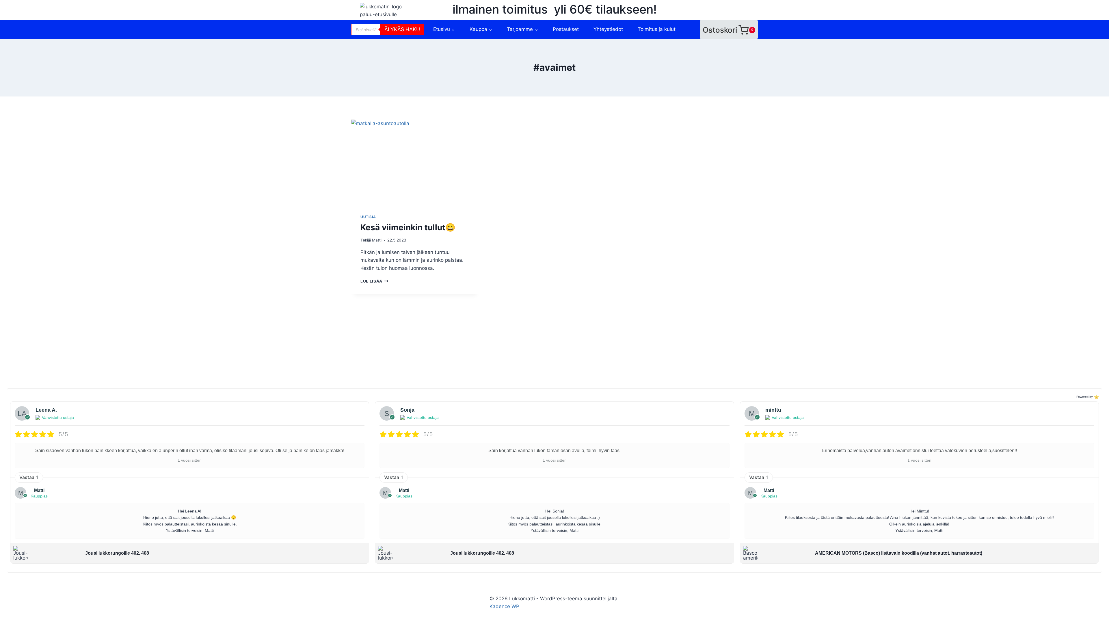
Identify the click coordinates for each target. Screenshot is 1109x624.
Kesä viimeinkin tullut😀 (407, 227)
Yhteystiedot (608, 29)
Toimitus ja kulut (657, 29)
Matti (377, 240)
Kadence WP (504, 606)
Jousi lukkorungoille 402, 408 (117, 553)
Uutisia (368, 217)
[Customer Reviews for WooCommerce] (1096, 396)
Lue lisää (374, 281)
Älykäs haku (402, 29)
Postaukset (566, 29)
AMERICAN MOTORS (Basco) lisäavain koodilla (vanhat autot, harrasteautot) (898, 553)
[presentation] (415, 162)
